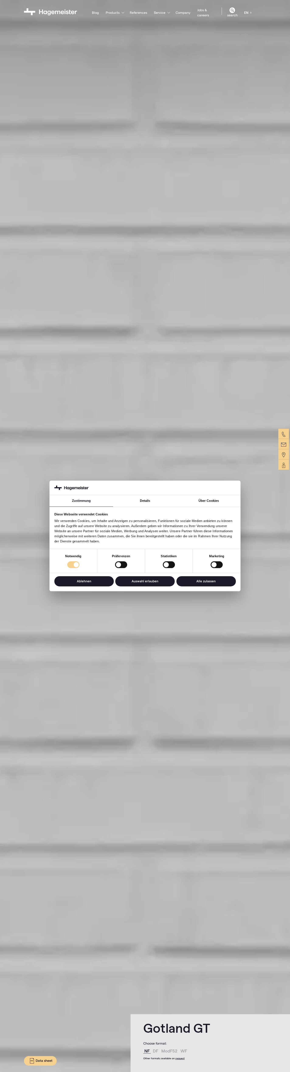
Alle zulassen (206, 581)
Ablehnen (84, 581)
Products (113, 12)
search (232, 15)
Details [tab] (145, 501)
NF (147, 1051)
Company (183, 12)
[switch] (121, 564)
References (138, 12)
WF (183, 1051)
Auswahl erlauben (145, 581)
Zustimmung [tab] (81, 501)
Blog (95, 12)
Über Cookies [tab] (208, 501)
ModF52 (169, 1051)
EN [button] (246, 12)
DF (156, 1051)
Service (159, 12)
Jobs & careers (203, 12)
